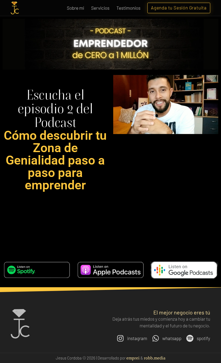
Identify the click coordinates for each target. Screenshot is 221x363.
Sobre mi (75, 8)
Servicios (100, 8)
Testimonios (128, 8)
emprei (133, 358)
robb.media (154, 358)
